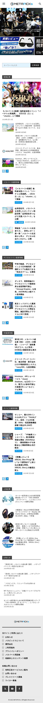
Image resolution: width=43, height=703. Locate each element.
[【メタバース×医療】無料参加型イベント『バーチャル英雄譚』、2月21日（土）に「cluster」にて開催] (21, 94)
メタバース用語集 (12, 654)
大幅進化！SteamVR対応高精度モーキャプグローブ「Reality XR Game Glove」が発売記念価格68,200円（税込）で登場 (27, 513)
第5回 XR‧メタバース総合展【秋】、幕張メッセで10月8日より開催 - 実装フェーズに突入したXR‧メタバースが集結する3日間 (27, 527)
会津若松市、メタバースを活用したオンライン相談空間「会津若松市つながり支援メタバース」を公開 (25, 213)
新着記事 (7, 77)
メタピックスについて (14, 640)
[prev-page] (3, 171)
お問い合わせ (11, 673)
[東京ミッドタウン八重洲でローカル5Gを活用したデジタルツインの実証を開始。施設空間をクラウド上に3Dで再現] (7, 305)
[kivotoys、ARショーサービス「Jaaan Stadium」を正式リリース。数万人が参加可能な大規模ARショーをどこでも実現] (8, 162)
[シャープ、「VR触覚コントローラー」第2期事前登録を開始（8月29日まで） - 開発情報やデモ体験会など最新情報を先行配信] (7, 436)
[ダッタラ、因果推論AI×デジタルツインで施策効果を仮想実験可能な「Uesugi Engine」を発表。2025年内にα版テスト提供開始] (7, 283)
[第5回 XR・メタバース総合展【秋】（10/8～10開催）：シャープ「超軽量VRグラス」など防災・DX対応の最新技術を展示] (8, 139)
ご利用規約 (10, 647)
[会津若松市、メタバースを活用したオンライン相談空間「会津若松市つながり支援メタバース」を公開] (8, 127)
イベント (18, 202)
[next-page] (7, 171)
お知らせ (7, 558)
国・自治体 (19, 222)
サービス (18, 275)
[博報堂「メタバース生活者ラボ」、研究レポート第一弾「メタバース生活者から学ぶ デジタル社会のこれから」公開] (7, 230)
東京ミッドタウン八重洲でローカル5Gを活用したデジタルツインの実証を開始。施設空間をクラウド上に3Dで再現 (25, 309)
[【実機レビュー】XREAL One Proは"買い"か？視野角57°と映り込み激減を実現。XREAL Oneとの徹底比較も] (17, 46)
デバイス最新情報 (11, 408)
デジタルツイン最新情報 (13, 258)
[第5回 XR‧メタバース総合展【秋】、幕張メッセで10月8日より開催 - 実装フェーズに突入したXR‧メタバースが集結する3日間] (21, 22)
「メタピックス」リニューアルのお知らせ (19, 583)
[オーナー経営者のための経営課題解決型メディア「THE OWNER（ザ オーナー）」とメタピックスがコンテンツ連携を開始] (8, 499)
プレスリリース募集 (13, 677)
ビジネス (18, 242)
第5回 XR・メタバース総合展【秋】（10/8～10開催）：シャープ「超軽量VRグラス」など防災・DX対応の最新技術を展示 (25, 344)
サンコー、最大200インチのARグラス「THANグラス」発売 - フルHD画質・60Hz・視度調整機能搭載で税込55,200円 (25, 420)
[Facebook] (19, 689)
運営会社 (9, 644)
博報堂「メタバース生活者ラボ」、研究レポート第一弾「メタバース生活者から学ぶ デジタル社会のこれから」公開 (25, 233)
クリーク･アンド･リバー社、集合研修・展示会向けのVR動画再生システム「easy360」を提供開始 (27, 150)
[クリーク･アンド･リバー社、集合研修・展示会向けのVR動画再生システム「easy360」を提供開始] (8, 151)
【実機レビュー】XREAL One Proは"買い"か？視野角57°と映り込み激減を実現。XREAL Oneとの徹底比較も (27, 541)
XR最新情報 (8, 333)
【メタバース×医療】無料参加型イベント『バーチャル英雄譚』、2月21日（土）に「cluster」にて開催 (21, 113)
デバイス (18, 428)
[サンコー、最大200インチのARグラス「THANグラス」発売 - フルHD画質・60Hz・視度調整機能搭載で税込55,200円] (7, 416)
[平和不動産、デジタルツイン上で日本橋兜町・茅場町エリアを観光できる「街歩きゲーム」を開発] (7, 265)
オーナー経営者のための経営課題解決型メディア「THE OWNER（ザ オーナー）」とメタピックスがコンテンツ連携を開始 (28, 499)
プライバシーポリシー (14, 651)
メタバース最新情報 (11, 182)
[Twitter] (5, 689)
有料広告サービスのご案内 (16, 670)
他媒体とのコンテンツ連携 (16, 658)
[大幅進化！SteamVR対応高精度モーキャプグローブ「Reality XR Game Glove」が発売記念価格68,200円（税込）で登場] (8, 514)
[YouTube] (12, 689)
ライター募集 (11, 680)
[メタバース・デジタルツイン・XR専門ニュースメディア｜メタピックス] (21, 4)
